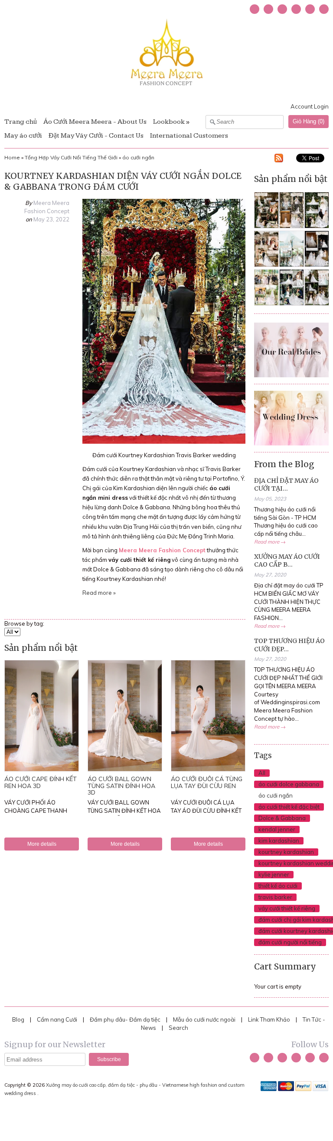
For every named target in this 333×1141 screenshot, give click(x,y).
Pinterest (310, 9)
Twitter (254, 9)
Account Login (310, 106)
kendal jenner (276, 829)
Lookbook (169, 122)
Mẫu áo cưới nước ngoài (205, 1019)
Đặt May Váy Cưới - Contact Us (96, 136)
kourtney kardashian (286, 851)
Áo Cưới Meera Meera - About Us (95, 122)
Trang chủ (20, 122)
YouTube (282, 9)
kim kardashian (278, 840)
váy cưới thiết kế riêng (286, 908)
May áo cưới (23, 136)
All (261, 772)
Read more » (99, 592)
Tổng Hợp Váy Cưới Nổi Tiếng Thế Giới (71, 157)
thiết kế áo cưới (277, 885)
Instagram (296, 9)
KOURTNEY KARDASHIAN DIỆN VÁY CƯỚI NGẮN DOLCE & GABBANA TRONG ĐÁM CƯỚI (123, 181)
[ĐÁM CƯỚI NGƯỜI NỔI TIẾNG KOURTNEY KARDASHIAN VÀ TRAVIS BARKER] (163, 441)
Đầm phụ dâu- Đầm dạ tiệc (125, 1019)
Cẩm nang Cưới (57, 1019)
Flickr (324, 9)
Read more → (270, 541)
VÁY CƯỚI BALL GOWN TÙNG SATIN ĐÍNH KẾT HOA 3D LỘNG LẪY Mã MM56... (124, 810)
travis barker (275, 897)
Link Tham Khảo (269, 1019)
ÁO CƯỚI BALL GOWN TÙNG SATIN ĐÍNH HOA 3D (121, 785)
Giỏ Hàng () (308, 121)
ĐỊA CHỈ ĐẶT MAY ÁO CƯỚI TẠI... (286, 485)
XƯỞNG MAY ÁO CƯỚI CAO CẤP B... (287, 561)
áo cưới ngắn (138, 157)
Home (12, 157)
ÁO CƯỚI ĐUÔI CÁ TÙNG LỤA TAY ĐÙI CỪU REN (206, 782)
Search (178, 1027)
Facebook (268, 9)
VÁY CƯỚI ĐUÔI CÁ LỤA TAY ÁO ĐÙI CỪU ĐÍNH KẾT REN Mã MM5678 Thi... (206, 810)
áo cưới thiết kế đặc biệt (289, 806)
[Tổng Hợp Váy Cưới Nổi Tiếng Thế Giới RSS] (278, 159)
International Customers (189, 136)
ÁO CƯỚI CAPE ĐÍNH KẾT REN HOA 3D (40, 782)
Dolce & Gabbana (282, 818)
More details (41, 844)
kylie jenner (273, 874)
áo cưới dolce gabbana (288, 784)
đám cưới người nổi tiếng (290, 942)
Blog (18, 1019)
